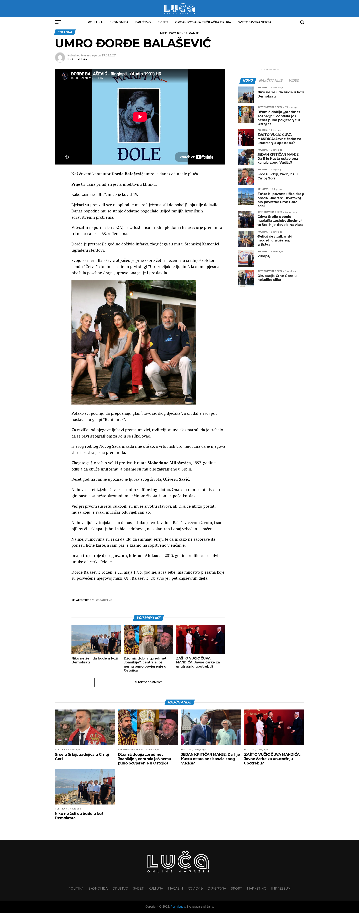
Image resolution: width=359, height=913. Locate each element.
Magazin (175, 888)
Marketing (256, 888)
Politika (95, 22)
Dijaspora (217, 888)
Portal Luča (79, 59)
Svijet (163, 22)
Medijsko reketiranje (179, 33)
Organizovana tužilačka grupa (203, 22)
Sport (236, 888)
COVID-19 (195, 888)
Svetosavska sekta (254, 22)
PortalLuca (178, 906)
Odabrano (105, 600)
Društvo (143, 22)
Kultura (156, 888)
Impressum (281, 888)
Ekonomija (118, 22)
